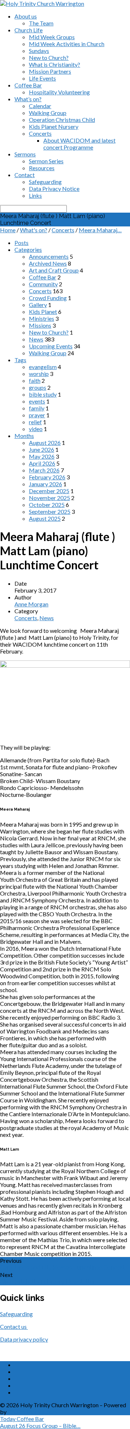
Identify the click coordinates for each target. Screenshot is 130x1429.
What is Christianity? (54, 64)
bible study (43, 394)
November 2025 (49, 497)
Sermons (25, 154)
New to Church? (49, 57)
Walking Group (47, 112)
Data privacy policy (24, 1339)
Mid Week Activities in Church (66, 43)
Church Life (28, 29)
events (37, 401)
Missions (40, 325)
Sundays (39, 50)
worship (39, 373)
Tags (20, 359)
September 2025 (49, 511)
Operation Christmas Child (62, 119)
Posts (21, 242)
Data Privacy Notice (54, 188)
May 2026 (42, 456)
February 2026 (47, 477)
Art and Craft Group (54, 270)
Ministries (41, 318)
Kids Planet (43, 311)
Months (24, 435)
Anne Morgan (31, 604)
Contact (24, 174)
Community (43, 284)
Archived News (48, 263)
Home (8, 229)
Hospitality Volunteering (59, 92)
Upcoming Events (51, 346)
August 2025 (45, 518)
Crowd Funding (48, 297)
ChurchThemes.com (32, 1411)
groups (37, 387)
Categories (28, 249)
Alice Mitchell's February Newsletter (47, 1281)
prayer (37, 414)
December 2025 (49, 490)
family (36, 408)
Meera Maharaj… (100, 229)
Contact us (14, 1326)
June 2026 (41, 449)
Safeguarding (45, 181)
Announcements (49, 256)
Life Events (42, 78)
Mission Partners (50, 71)
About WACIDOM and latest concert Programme (79, 144)
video (36, 428)
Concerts (40, 133)
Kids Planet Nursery (53, 126)
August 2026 (45, 442)
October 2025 (47, 504)
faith (34, 380)
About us (25, 16)
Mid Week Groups (52, 36)
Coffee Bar (28, 85)
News (36, 339)
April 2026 (42, 463)
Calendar (40, 105)
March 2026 (44, 470)
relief (35, 421)
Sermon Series (46, 160)
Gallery (38, 304)
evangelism (43, 366)
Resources (42, 167)
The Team (41, 23)
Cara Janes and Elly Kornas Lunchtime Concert (62, 1267)
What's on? (33, 229)
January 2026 (45, 483)
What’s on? (28, 98)
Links (35, 195)
